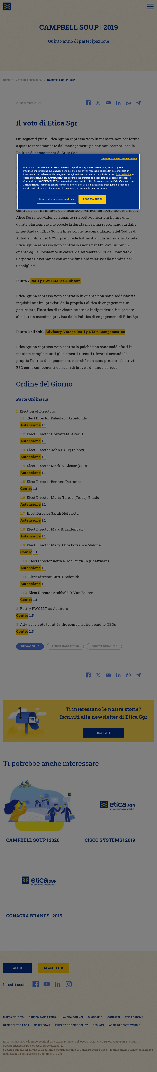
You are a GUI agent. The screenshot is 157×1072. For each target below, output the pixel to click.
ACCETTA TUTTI (92, 199)
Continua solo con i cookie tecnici (119, 158)
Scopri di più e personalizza (56, 199)
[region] (78, 181)
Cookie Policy (123, 174)
